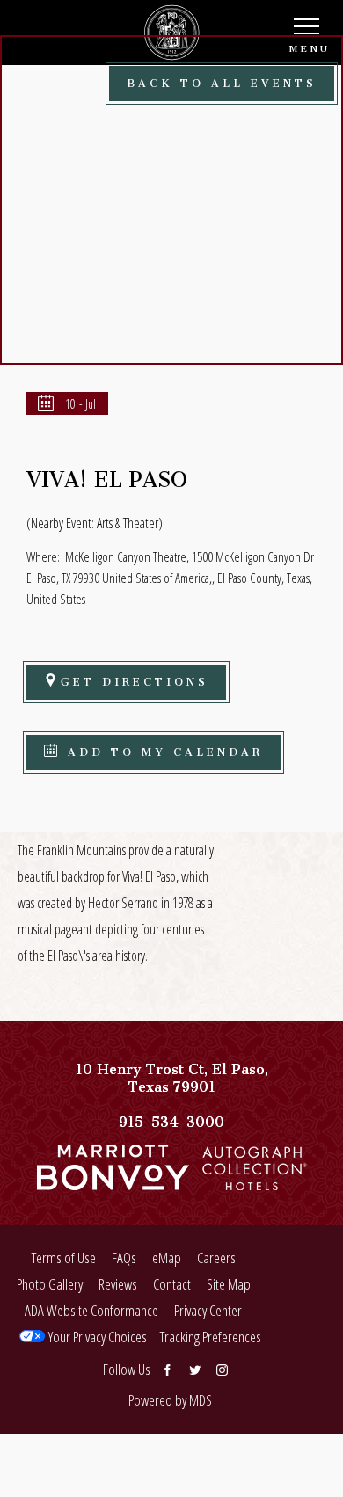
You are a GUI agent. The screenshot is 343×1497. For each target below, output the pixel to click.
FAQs (124, 1257)
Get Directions (134, 679)
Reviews (118, 1284)
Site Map (229, 1284)
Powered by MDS (170, 1400)
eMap (166, 1257)
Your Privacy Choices (96, 1336)
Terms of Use (64, 1257)
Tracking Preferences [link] (210, 1336)
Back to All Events (222, 80)
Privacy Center (208, 1310)
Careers (216, 1257)
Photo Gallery (50, 1284)
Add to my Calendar (162, 749)
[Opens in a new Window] (113, 1181)
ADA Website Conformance (91, 1310)
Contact (172, 1284)
